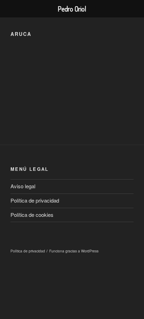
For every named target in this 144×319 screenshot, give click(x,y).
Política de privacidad (34, 200)
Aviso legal (22, 186)
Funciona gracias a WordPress (74, 251)
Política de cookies (31, 214)
